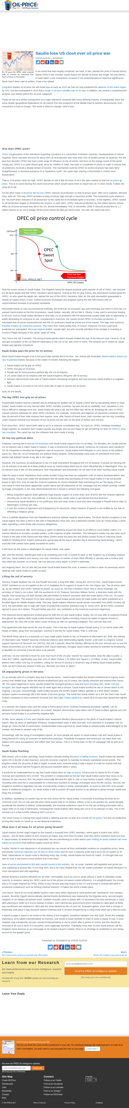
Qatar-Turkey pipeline (68, 697)
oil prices (98, 164)
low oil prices (95, 818)
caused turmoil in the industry (55, 864)
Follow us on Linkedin (53, 1087)
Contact (5, 1094)
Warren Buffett (45, 329)
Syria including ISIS (93, 684)
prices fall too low (34, 193)
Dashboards (7, 1084)
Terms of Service (39, 1103)
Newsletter (7, 1091)
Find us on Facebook (53, 1084)
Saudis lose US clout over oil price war (73, 53)
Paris (28, 719)
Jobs (4, 1087)
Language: (89, 1076)
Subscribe (37, 1068)
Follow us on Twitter (53, 1080)
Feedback (99, 1103)
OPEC (5, 154)
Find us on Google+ (52, 1091)
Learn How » (92, 1049)
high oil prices (74, 772)
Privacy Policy (69, 1103)
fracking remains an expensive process (21, 326)
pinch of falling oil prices (86, 756)
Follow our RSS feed (53, 1094)
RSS (4, 1098)
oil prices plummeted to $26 (21, 864)
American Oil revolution (36, 443)
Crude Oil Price (9, 1080)
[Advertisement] (63, 32)
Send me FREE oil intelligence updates (96, 971)
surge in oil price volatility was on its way (65, 90)
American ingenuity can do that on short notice (37, 852)
